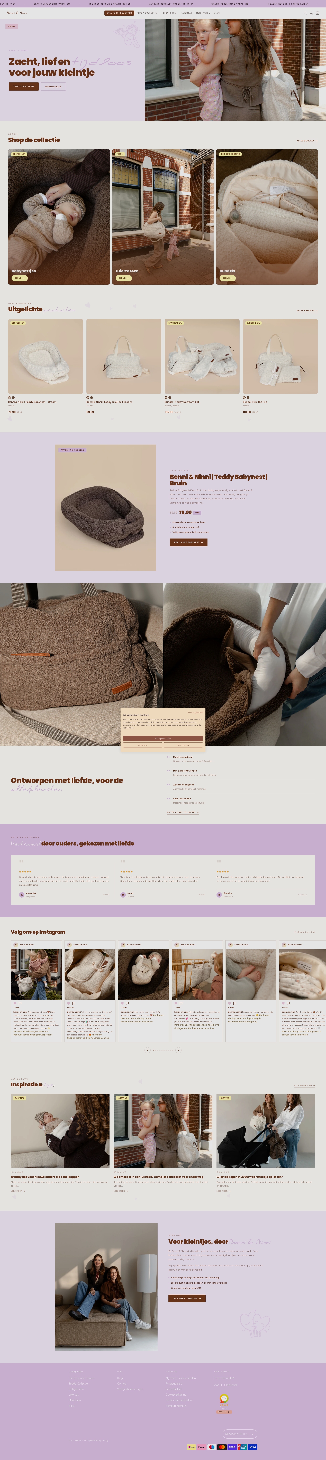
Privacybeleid (195, 712)
